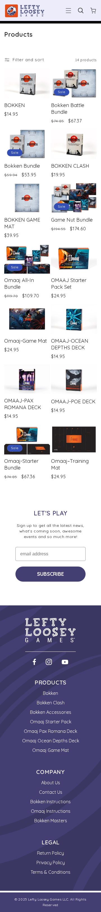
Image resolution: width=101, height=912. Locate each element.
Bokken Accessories (50, 712)
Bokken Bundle (22, 166)
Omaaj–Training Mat (70, 464)
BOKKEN (14, 105)
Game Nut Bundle (72, 220)
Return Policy (50, 853)
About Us (50, 782)
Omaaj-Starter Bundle (21, 464)
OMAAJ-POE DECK (73, 401)
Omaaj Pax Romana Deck (50, 731)
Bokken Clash (51, 702)
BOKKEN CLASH (70, 166)
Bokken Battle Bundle (67, 108)
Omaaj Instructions (50, 811)
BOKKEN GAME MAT (22, 223)
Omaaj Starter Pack (50, 721)
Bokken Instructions (50, 801)
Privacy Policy (50, 862)
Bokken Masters (50, 820)
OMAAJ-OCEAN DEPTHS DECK (69, 344)
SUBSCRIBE (50, 574)
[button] (68, 10)
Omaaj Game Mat (50, 750)
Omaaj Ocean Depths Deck (50, 740)
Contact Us (50, 792)
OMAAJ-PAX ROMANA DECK (22, 404)
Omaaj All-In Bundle (19, 283)
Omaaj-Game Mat (25, 341)
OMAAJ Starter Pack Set (68, 283)
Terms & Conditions (50, 872)
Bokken (50, 693)
